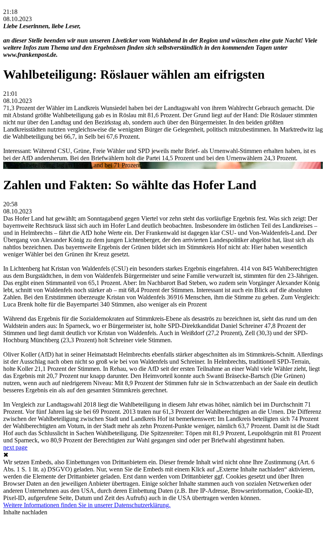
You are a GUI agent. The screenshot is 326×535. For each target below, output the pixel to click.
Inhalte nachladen (25, 512)
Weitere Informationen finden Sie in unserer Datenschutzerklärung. (87, 505)
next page (15, 447)
